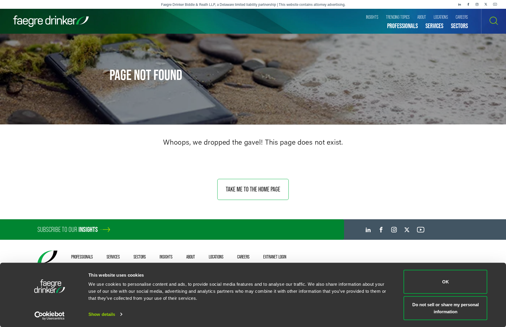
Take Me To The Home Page (253, 189)
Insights (166, 256)
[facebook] (468, 4)
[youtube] (495, 4)
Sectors (140, 256)
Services (113, 256)
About (190, 256)
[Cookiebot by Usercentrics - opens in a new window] (49, 315)
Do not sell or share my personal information (445, 308)
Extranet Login (274, 256)
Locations (216, 256)
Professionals (82, 256)
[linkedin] (459, 4)
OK (445, 281)
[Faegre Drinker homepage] (51, 21)
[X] (485, 4)
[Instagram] (477, 4)
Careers (243, 256)
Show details (101, 314)
